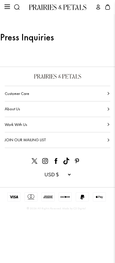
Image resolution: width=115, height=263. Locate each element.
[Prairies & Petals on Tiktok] (66, 161)
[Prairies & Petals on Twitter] (34, 161)
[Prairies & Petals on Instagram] (45, 161)
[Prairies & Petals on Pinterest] (76, 161)
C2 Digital (79, 208)
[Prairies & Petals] (57, 7)
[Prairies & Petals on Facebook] (55, 161)
